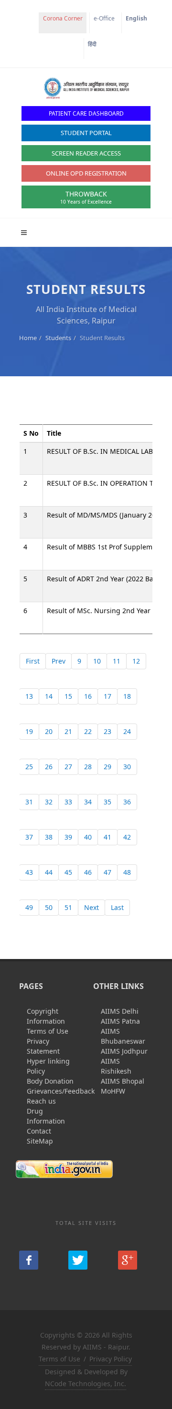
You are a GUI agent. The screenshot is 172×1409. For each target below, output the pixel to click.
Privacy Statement (43, 1046)
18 (127, 696)
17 (107, 696)
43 (29, 872)
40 (88, 836)
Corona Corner (63, 18)
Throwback (86, 197)
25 (29, 766)
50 (49, 907)
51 (68, 907)
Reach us (41, 1101)
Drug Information (46, 1115)
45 (68, 872)
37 (29, 836)
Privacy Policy (110, 1358)
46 (88, 872)
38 (49, 836)
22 (88, 731)
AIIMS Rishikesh (116, 1066)
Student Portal (86, 132)
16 (88, 696)
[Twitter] (77, 1260)
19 (29, 731)
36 (127, 801)
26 (49, 766)
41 (107, 836)
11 (116, 660)
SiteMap (40, 1140)
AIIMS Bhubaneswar (123, 1036)
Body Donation (50, 1081)
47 (107, 872)
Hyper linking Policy (48, 1066)
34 (88, 801)
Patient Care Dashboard (86, 113)
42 (127, 836)
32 (49, 801)
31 (29, 801)
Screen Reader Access (86, 153)
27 (68, 766)
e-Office (104, 18)
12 (136, 660)
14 (49, 696)
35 (107, 801)
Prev (58, 660)
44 (49, 872)
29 (107, 766)
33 (68, 801)
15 (68, 696)
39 (68, 836)
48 (127, 872)
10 (97, 660)
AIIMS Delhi (120, 1011)
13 (29, 696)
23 (107, 731)
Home (28, 337)
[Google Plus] (127, 1260)
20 (49, 731)
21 (68, 731)
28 (88, 766)
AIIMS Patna (120, 1021)
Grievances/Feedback (61, 1091)
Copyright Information (46, 1016)
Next (91, 907)
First (33, 660)
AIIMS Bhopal (122, 1081)
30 (127, 766)
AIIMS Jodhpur (124, 1051)
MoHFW (113, 1091)
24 (127, 731)
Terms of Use (47, 1031)
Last (117, 907)
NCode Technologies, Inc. (85, 1383)
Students (58, 337)
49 (29, 907)
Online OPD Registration (86, 173)
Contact (39, 1130)
